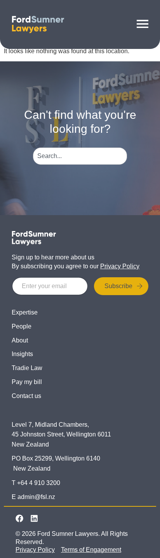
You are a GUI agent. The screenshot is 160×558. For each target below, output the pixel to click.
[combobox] (80, 156)
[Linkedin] (34, 518)
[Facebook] (19, 518)
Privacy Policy (119, 266)
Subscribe (118, 286)
